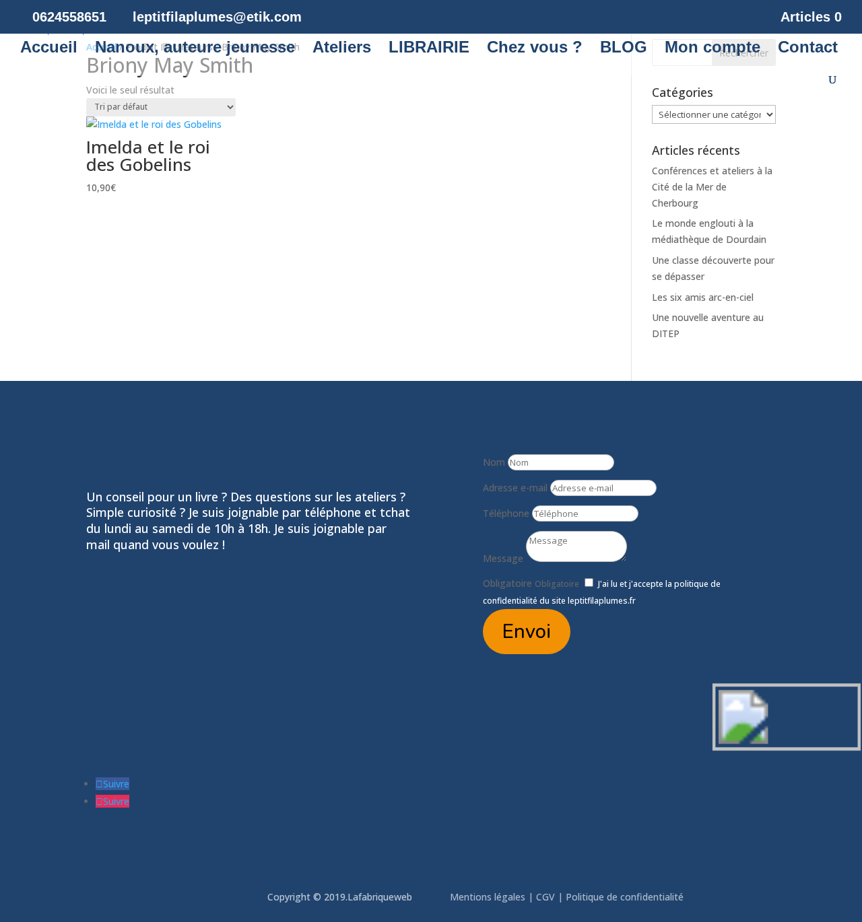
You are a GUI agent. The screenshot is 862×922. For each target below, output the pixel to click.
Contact (808, 49)
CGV (545, 896)
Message (503, 558)
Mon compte (712, 49)
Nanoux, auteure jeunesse (195, 49)
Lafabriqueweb (379, 896)
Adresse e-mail (515, 487)
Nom (494, 462)
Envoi (526, 631)
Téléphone (506, 513)
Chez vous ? (535, 49)
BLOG (623, 49)
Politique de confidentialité (626, 896)
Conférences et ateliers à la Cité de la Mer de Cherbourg (712, 186)
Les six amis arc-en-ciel (703, 297)
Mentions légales (489, 896)
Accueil (48, 49)
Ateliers (341, 49)
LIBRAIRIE (429, 49)
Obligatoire (507, 583)
